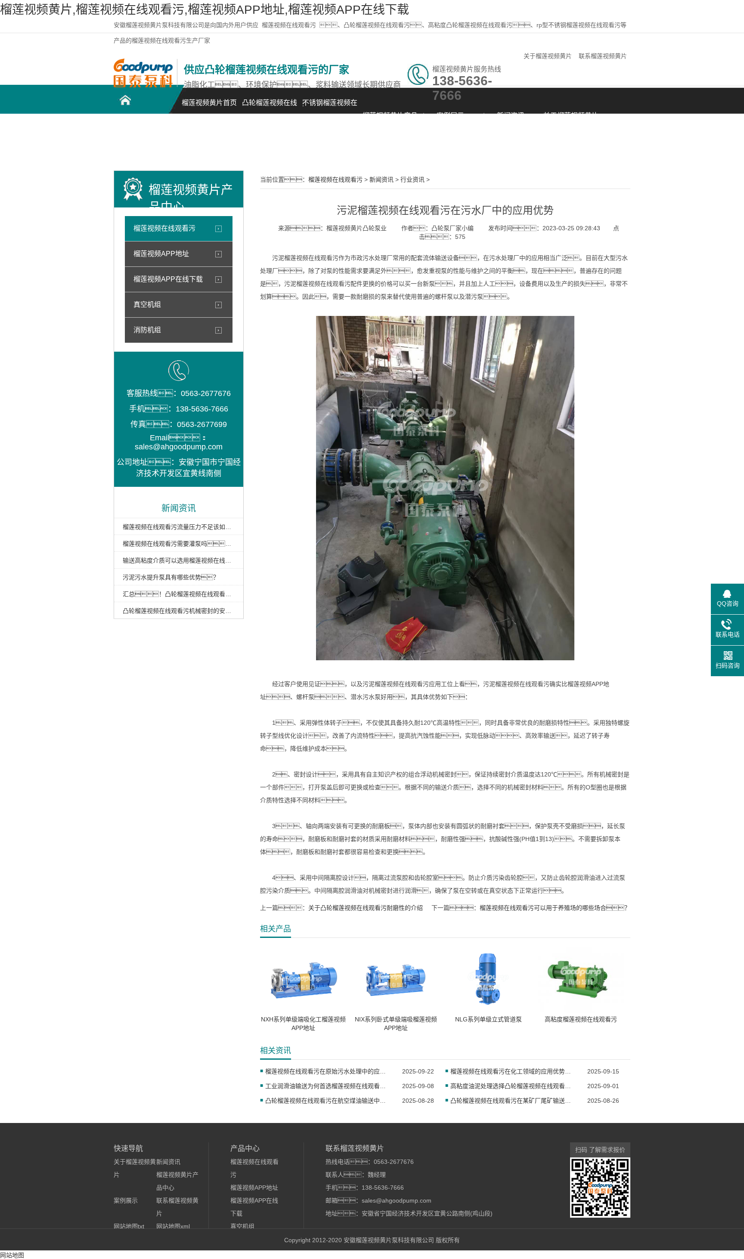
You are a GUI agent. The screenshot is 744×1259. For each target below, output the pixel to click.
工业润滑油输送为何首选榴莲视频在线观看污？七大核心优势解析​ (328, 1086)
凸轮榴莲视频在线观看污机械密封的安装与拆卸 (179, 610)
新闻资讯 (510, 115)
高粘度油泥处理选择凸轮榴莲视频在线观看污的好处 (513, 1086)
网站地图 (12, 1255)
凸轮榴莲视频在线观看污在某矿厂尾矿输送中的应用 (513, 1100)
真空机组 (147, 304)
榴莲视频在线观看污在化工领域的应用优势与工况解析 (513, 1071)
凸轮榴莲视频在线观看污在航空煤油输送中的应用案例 (328, 1100)
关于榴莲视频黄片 (548, 56)
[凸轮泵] (143, 85)
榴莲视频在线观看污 (289, 25)
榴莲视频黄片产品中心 (390, 120)
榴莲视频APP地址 (161, 253)
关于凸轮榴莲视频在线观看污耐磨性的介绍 (365, 907)
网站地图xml (173, 1226)
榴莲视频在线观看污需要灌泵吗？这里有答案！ (179, 543)
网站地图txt (129, 1226)
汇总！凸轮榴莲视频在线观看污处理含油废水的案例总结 (179, 594)
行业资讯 (412, 179)
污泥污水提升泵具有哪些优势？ (171, 577)
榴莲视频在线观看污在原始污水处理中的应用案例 (328, 1071)
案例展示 (450, 115)
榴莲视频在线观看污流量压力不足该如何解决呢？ (179, 526)
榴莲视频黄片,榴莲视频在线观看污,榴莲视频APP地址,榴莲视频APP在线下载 (204, 9)
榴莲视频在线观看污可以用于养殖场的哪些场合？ (555, 907)
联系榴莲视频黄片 (603, 56)
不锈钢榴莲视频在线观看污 (329, 107)
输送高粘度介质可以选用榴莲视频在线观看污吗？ (179, 560)
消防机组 (147, 330)
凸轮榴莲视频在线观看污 (269, 107)
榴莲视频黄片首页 (209, 102)
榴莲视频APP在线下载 (168, 279)
